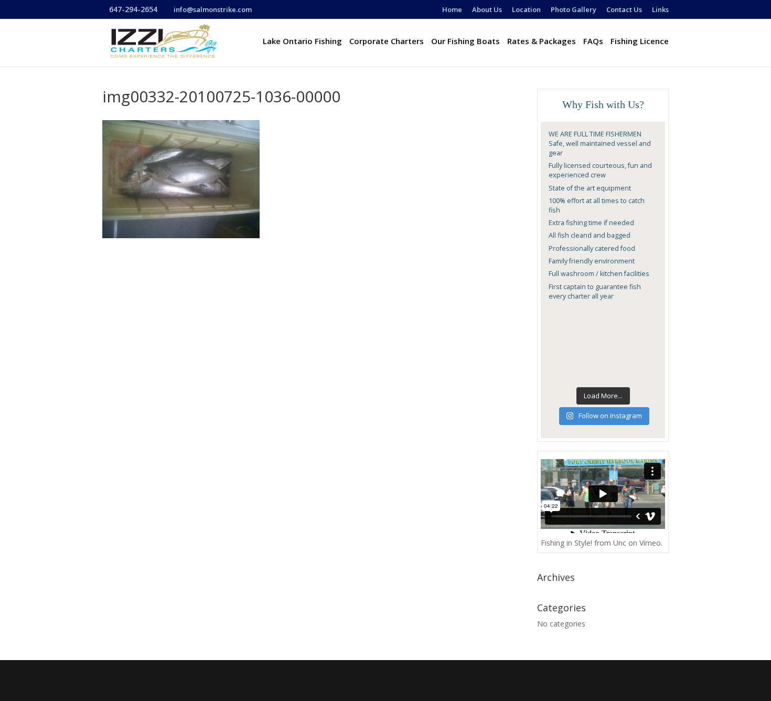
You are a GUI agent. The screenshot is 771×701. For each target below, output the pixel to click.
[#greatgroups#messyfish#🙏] (588, 371)
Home (452, 10)
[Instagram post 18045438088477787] (560, 371)
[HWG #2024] (588, 335)
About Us (487, 10)
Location (526, 10)
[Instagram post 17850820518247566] (560, 317)
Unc (619, 543)
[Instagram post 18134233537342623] (588, 317)
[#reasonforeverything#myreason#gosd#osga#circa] (617, 317)
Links (660, 10)
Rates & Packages (541, 41)
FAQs (593, 41)
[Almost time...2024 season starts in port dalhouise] (645, 335)
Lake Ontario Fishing (302, 41)
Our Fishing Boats (465, 41)
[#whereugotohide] (645, 353)
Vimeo (650, 543)
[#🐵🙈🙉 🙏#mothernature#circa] (617, 371)
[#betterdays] (560, 353)
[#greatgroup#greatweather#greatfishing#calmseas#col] (617, 353)
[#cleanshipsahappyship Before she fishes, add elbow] (560, 335)
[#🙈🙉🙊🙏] (645, 371)
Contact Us (624, 10)
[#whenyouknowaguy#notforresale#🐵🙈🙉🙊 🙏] (588, 353)
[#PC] (645, 317)
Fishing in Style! (566, 543)
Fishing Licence (640, 41)
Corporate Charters (386, 41)
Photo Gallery (573, 10)
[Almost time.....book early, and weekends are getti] (617, 335)
